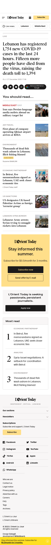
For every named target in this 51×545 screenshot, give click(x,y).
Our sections (8, 410)
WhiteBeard (19, 536)
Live (5, 36)
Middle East (40, 26)
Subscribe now (25, 269)
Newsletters (8, 416)
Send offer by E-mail (25, 277)
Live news (9, 26)
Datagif (12, 534)
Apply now (25, 308)
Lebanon (25, 26)
